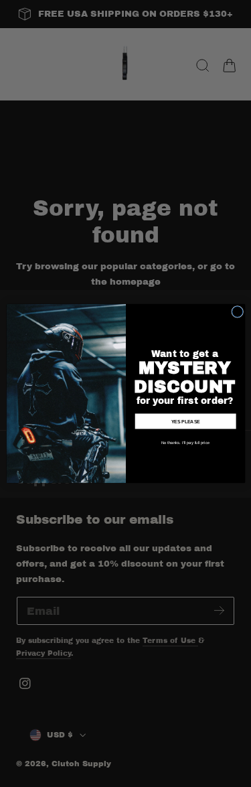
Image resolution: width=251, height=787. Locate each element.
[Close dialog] (237, 311)
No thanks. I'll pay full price (185, 442)
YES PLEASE (185, 421)
